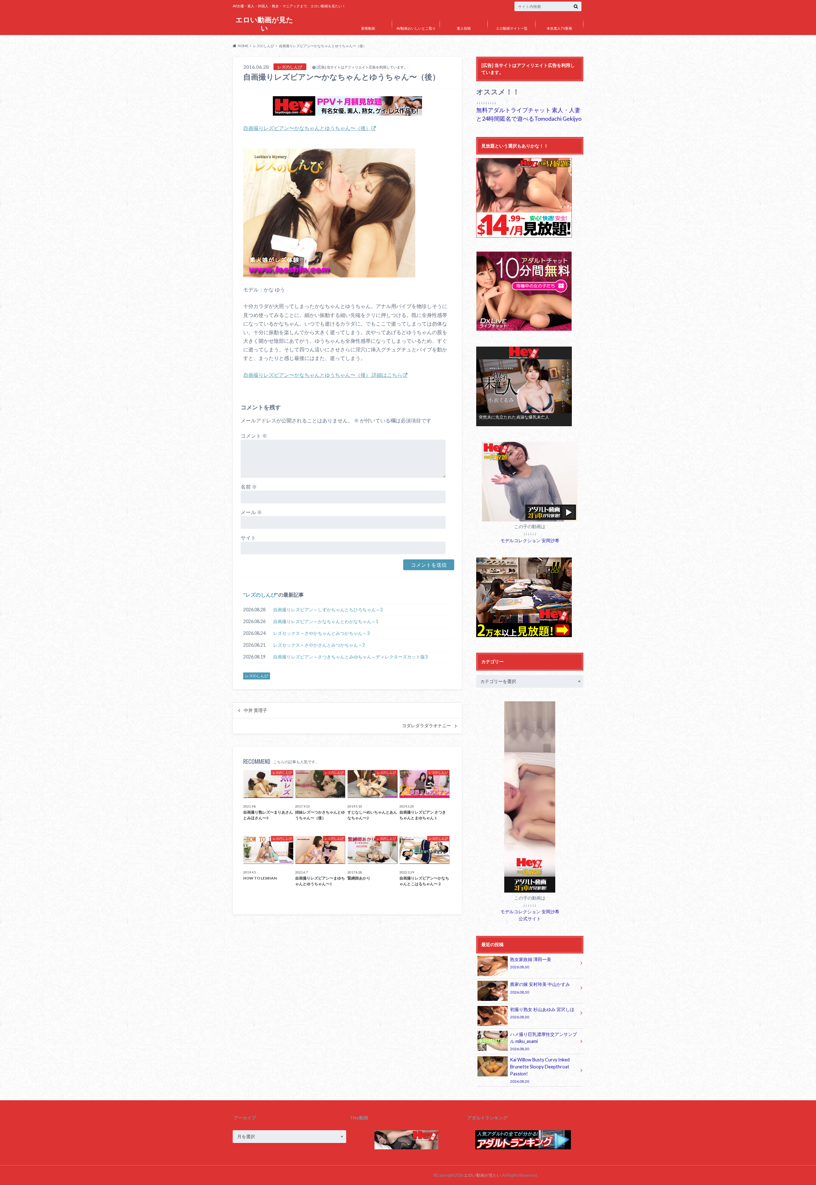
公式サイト (530, 918)
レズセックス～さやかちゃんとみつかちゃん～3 (321, 633)
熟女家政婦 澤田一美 (530, 963)
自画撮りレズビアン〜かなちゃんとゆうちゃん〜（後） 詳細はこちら (322, 375)
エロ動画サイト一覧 (512, 28)
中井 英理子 (255, 710)
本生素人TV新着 (559, 28)
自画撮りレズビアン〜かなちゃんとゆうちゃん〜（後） (307, 128)
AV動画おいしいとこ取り (416, 28)
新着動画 (368, 28)
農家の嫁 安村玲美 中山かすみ (540, 987)
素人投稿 (464, 28)
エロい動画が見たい (264, 23)
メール (251, 512)
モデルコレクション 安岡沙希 (529, 540)
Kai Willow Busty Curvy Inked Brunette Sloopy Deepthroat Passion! (540, 1070)
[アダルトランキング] (523, 1148)
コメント (254, 436)
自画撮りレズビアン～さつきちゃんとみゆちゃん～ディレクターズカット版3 (350, 656)
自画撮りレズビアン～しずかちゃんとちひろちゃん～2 (328, 609)
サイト (248, 538)
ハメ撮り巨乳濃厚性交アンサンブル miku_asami (543, 1041)
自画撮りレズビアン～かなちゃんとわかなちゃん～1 (325, 621)
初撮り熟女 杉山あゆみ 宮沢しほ (542, 1013)
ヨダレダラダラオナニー (426, 725)
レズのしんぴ (260, 595)
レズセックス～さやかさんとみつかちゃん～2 (319, 645)
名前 (249, 487)
